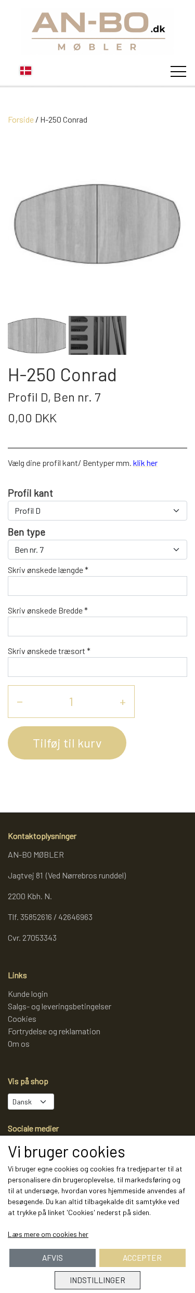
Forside (21, 119)
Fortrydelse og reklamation (54, 1031)
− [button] (20, 701)
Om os (19, 1043)
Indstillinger (97, 1280)
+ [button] (123, 701)
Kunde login (28, 993)
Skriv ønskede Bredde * (48, 610)
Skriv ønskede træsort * (49, 651)
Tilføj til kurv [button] (67, 742)
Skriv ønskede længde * (48, 570)
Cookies (22, 1018)
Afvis (52, 1257)
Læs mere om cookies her (48, 1234)
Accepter (142, 1257)
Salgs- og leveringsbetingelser (59, 1006)
